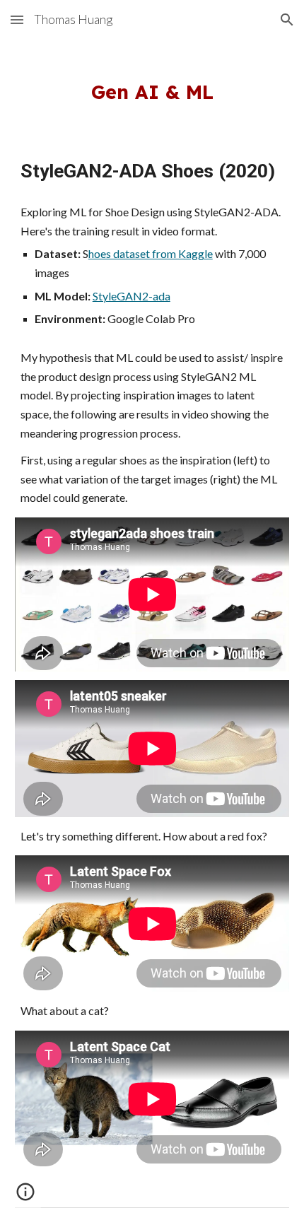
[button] (17, 19)
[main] (152, 86)
